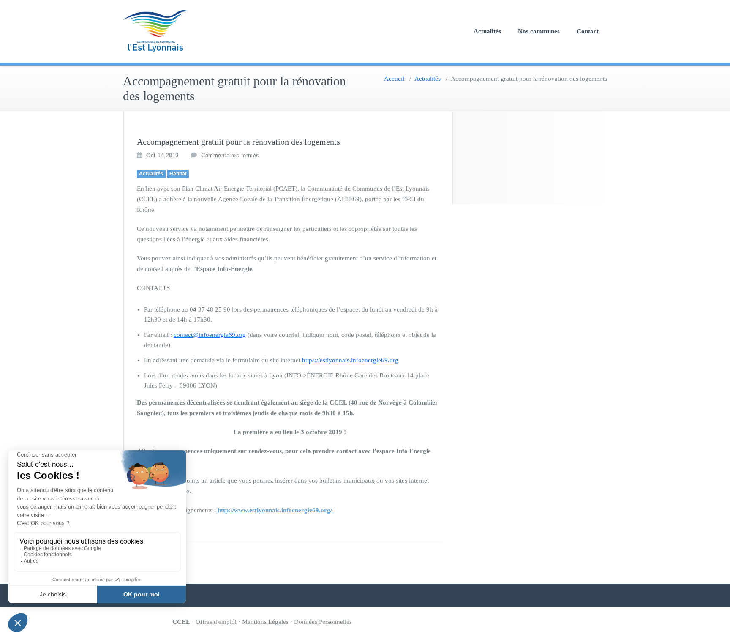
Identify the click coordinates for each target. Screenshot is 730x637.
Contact (588, 31)
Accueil (394, 78)
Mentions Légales (265, 621)
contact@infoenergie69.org (210, 334)
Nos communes (539, 31)
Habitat (178, 174)
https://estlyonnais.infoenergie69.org (350, 360)
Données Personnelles (323, 621)
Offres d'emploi (216, 621)
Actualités (487, 31)
